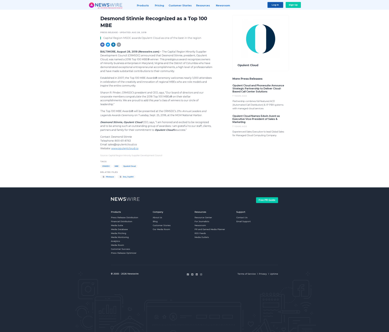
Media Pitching (118, 233)
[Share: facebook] (102, 45)
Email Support (243, 221)
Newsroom (200, 225)
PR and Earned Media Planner (209, 229)
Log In (275, 4)
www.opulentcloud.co (124, 148)
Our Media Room (161, 229)
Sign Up (293, 4)
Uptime (274, 274)
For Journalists (201, 221)
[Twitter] (192, 274)
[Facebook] (188, 274)
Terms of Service (246, 274)
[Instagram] (201, 274)
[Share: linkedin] (113, 45)
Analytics (115, 241)
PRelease (109, 177)
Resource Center (203, 217)
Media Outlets (201, 237)
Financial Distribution (121, 221)
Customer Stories (162, 225)
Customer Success (120, 249)
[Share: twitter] (108, 45)
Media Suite (117, 225)
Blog (155, 221)
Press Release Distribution (124, 217)
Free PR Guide (267, 200)
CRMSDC (106, 166)
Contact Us (242, 217)
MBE (116, 166)
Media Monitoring (120, 237)
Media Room (117, 245)
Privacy (263, 274)
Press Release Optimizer (123, 253)
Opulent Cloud (129, 166)
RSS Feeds (200, 233)
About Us (157, 217)
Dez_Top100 (128, 177)
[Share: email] (119, 45)
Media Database (119, 229)
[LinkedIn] (197, 274)
